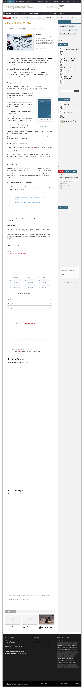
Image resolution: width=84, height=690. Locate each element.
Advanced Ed (29, 1)
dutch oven (44, 287)
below (35, 349)
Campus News (24, 13)
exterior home (67, 645)
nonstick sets (15, 284)
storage (72, 656)
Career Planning (34, 13)
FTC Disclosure (14, 599)
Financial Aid (48, 1)
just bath (75, 643)
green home (60, 656)
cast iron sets (15, 282)
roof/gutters (64, 647)
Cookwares (14, 273)
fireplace (76, 651)
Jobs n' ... (70, 33)
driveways (74, 645)
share (19, 351)
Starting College (63, 26)
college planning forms (66, 181)
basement (63, 643)
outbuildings (60, 666)
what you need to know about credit (69, 188)
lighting (71, 660)
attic (58, 643)
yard (74, 662)
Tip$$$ (68, 13)
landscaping (69, 664)
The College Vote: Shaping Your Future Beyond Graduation (46, 17)
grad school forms (65, 183)
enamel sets (15, 280)
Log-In (74, 683)
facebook (42, 51)
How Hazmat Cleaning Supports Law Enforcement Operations (23, 17)
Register (77, 683)
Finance (62, 13)
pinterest (45, 51)
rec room (59, 653)
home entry (64, 651)
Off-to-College (44, 13)
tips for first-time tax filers (48, 606)
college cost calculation (66, 186)
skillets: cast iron (30, 280)
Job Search (56, 1)
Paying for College (72, 30)
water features (75, 666)
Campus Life (16, 13)
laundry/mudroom (61, 658)
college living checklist (44, 126)
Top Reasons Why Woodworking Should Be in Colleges (45, 627)
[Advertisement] (30, 564)
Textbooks (62, 1)
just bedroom (60, 645)
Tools (73, 1)
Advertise (65, 683)
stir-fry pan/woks (30, 287)
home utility (72, 653)
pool (64, 664)
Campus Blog (11, 1)
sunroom (70, 651)
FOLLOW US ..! (64, 269)
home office (67, 649)
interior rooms (60, 649)
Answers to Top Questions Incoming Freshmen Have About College (70, 17)
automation (66, 656)
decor (70, 647)
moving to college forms (66, 185)
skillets (29, 277)
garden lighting (67, 666)
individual (33, 147)
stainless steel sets (16, 287)
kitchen (59, 651)
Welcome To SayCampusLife (12, 626)
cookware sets (15, 277)
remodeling (65, 662)
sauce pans (44, 282)
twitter (39, 51)
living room (74, 649)
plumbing (59, 662)
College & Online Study (38, 1)
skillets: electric (30, 282)
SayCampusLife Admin (23, 28)
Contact (70, 683)
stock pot (43, 277)
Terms (55, 683)
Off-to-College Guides (20, 1)
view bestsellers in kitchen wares (24, 293)
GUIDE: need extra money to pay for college (18, 253)
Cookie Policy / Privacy (48, 683)
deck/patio (60, 664)
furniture (75, 647)
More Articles (70, 85)
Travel (68, 1)
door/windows (60, 660)
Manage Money (63, 33)
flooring (66, 660)
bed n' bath (69, 643)
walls (70, 662)
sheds (75, 664)
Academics (8, 13)
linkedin (37, 51)
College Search (63, 30)
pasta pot (43, 280)
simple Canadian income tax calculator (18, 101)
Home (5, 1)
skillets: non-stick (31, 284)
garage (59, 647)
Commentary (34, 28)
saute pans (44, 284)
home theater (65, 653)
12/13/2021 (11, 28)
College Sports (53, 13)
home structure (70, 658)
